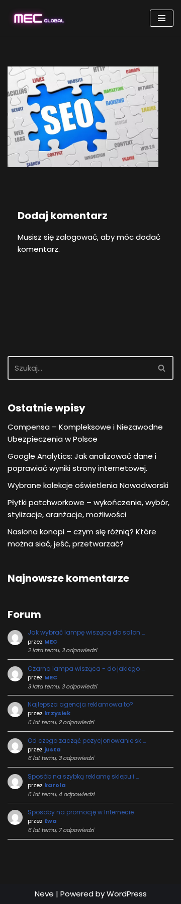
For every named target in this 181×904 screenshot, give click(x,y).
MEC (50, 642)
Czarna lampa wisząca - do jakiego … (86, 668)
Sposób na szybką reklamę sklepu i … (83, 776)
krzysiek (57, 713)
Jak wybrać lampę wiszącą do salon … (86, 632)
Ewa (50, 821)
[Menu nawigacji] (161, 18)
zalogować (76, 237)
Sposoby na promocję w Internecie (81, 812)
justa (52, 749)
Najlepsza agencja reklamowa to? (80, 704)
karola (55, 785)
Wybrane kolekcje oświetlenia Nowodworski (88, 485)
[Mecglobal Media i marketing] (38, 18)
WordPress (127, 893)
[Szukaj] (162, 368)
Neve (44, 893)
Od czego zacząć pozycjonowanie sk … (87, 740)
